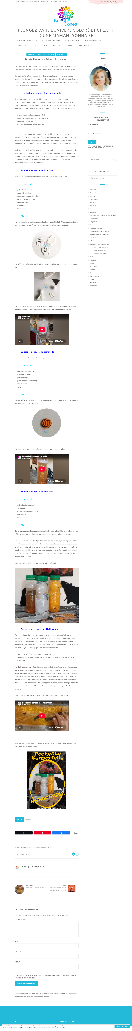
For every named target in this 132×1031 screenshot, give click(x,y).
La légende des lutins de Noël (99, 244)
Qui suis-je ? (105, 1)
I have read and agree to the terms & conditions (100, 147)
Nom (17, 941)
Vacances (93, 282)
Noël (91, 257)
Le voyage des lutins (101, 250)
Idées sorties (83, 46)
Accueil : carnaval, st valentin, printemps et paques (33, 1)
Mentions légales (67, 1021)
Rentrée (92, 269)
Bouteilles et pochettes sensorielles (41, 54)
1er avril (93, 193)
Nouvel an (93, 260)
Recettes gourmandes (45, 46)
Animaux (93, 206)
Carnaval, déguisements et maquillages (103, 215)
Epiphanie (93, 222)
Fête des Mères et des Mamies (100, 231)
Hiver (92, 241)
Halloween (61, 54)
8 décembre (94, 199)
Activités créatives (25, 41)
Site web (18, 962)
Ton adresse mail (95, 133)
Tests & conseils (66, 46)
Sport (92, 279)
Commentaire (20, 920)
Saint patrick (94, 273)
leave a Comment (23, 854)
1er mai (92, 196)
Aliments (93, 202)
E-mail (18, 951)
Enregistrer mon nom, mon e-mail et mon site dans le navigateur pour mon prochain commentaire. (46, 976)
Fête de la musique (96, 228)
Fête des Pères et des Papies (99, 234)
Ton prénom (93, 125)
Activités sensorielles (50, 41)
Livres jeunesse (24, 46)
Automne (93, 209)
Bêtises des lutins (100, 253)
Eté (91, 225)
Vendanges (94, 285)
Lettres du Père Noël (101, 247)
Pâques (55, 1)
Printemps (63, 1)
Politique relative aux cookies (58, 1027)
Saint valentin (94, 276)
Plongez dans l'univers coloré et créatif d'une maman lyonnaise (66, 33)
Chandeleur (94, 218)
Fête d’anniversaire (92, 41)
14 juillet (93, 190)
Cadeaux (93, 212)
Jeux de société (72, 41)
